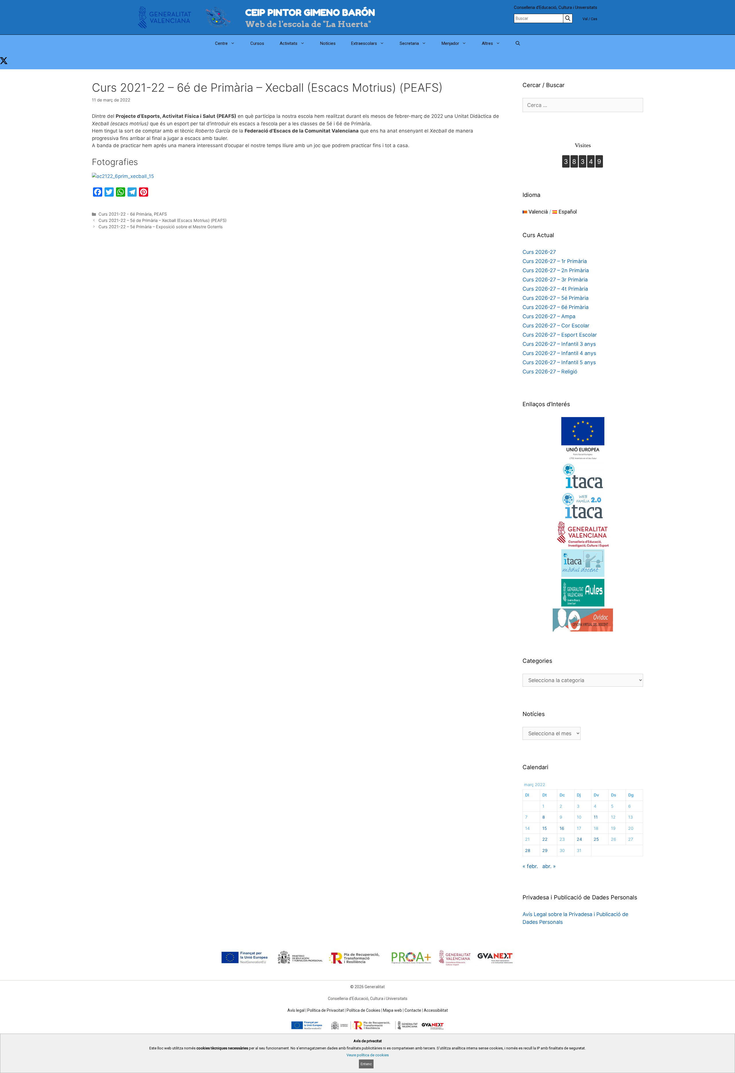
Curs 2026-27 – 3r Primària (555, 280)
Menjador (450, 43)
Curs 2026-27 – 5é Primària (556, 298)
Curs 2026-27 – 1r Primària (555, 261)
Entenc (366, 1064)
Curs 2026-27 (539, 252)
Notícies (328, 43)
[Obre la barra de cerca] (518, 43)
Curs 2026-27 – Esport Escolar (560, 335)
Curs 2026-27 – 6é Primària (556, 307)
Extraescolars (364, 43)
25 (596, 839)
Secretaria (409, 43)
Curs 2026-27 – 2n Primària (556, 270)
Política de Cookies (363, 1010)
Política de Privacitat (325, 1010)
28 (527, 850)
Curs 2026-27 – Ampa (549, 316)
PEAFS (160, 214)
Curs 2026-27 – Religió (550, 371)
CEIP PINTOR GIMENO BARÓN (310, 12)
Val (585, 19)
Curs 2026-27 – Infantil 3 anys (559, 344)
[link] (3, 60)
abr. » (549, 866)
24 (579, 839)
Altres (487, 43)
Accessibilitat (436, 1010)
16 (562, 828)
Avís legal (296, 1010)
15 (544, 828)
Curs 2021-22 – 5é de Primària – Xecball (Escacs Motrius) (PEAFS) (162, 220)
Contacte (413, 1010)
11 (596, 817)
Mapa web (392, 1010)
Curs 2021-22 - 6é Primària (125, 214)
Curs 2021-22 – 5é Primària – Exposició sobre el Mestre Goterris (160, 226)
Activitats (288, 43)
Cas (594, 19)
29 (545, 850)
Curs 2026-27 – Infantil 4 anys (559, 353)
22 (545, 839)
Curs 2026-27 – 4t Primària (555, 289)
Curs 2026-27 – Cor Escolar (556, 326)
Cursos (257, 43)
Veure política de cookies (368, 1055)
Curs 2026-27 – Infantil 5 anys (559, 362)
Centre (221, 43)
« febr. (530, 866)
